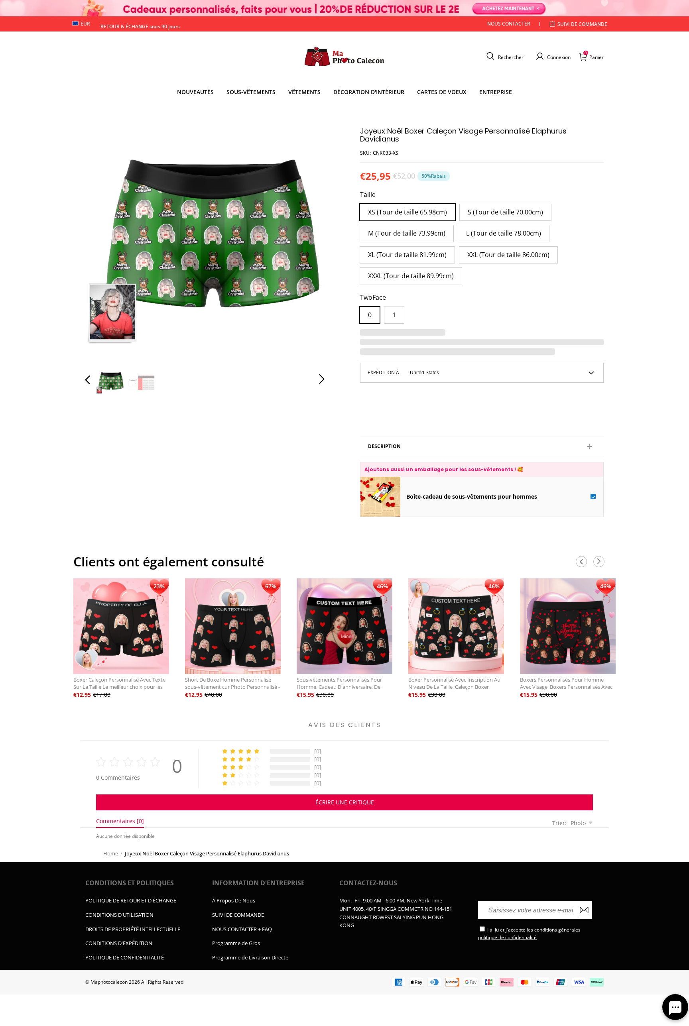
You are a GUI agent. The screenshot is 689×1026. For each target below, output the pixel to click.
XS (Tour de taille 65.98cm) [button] (407, 212)
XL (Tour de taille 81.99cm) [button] (407, 254)
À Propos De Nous (233, 900)
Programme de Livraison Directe (250, 957)
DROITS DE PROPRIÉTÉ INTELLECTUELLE (132, 929)
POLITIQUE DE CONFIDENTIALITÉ (124, 957)
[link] (251, 92)
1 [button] (394, 315)
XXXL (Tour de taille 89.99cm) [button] (411, 275)
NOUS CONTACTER (508, 23)
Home (110, 853)
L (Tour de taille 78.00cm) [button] (503, 233)
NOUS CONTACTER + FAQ (242, 929)
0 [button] (370, 315)
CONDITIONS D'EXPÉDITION (118, 943)
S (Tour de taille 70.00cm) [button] (505, 212)
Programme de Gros (236, 943)
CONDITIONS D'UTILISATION (119, 914)
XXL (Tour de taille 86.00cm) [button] (508, 254)
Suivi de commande (582, 24)
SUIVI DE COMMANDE (238, 914)
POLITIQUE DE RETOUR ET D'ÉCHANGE (130, 900)
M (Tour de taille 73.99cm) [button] (406, 233)
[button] (504, 56)
